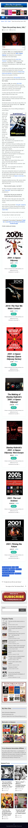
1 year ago (5, 816)
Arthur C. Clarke (5, 569)
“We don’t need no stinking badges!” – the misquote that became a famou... (16, 628)
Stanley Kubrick (5, 575)
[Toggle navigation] (7, 17)
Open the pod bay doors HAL (8, 573)
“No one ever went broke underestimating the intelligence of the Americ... (16, 674)
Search (3, 607)
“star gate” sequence (21, 204)
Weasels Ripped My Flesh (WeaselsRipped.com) (13, 716)
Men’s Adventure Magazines (8, 712)
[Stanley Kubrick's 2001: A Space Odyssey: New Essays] (14, 422)
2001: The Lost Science (14, 499)
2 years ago (19, 815)
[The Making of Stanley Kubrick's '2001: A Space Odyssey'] (14, 379)
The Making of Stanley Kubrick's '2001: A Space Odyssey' (14, 398)
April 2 (13, 567)
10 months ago (20, 788)
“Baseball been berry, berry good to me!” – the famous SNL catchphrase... (16, 635)
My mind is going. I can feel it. (8, 571)
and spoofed (17, 77)
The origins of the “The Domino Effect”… (15, 586)
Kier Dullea (12, 569)
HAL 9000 (19, 83)
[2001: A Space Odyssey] (14, 232)
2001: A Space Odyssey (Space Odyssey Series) (14, 356)
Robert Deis (13, 30)
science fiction (18, 573)
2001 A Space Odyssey (6, 567)
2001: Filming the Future (14, 545)
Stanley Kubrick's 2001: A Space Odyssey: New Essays (14, 450)
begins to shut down (19, 176)
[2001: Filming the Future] (14, 521)
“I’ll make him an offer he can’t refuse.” (12, 582)
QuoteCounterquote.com (8, 714)
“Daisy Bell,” (7, 190)
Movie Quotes (18, 569)
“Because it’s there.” (13, 667)
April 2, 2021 (6, 30)
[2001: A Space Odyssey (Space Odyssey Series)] (14, 328)
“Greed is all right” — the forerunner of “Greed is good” (20, 811)
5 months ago (6, 788)
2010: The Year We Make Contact (14, 307)
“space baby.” (5, 209)
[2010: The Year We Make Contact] (14, 280)
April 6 (17, 567)
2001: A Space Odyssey (14, 259)
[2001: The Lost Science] (14, 473)
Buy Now (14, 266)
